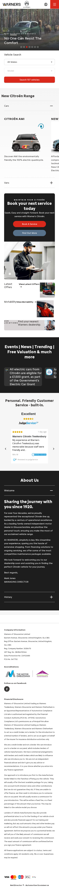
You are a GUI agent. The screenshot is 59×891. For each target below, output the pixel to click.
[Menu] (54, 4)
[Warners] (12, 4)
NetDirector (16, 885)
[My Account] (46, 4)
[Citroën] (26, 4)
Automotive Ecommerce (37, 885)
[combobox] (29, 62)
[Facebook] (7, 689)
